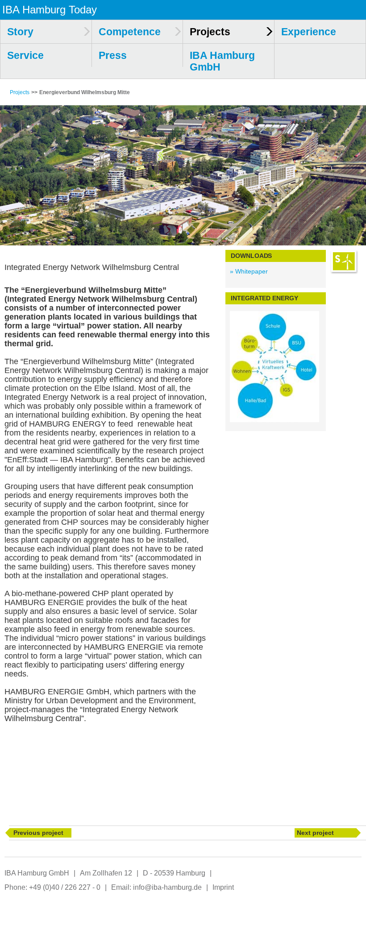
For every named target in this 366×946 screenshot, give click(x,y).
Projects (19, 92)
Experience (308, 31)
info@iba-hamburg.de (167, 887)
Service (25, 55)
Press (113, 55)
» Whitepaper (249, 271)
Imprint (223, 887)
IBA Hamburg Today (49, 10)
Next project (315, 832)
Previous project (38, 832)
